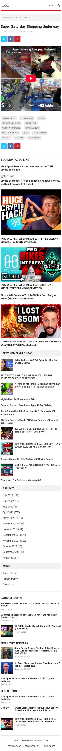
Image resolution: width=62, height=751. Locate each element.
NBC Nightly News (10, 133)
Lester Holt (30, 123)
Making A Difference (11, 128)
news (25, 133)
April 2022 (8, 512)
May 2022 (8, 506)
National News (32, 128)
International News (11, 123)
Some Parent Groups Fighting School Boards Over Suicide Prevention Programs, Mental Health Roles (36, 651)
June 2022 (8, 501)
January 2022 (10, 529)
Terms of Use (10, 573)
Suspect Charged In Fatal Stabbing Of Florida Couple (27, 459)
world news (34, 138)
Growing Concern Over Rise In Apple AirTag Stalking (26, 405)
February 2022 (10, 523)
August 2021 (9, 557)
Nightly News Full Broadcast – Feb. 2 (19, 399)
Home (6, 18)
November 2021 (11, 540)
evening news (27, 118)
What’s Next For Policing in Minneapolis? (21, 480)
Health (41, 118)
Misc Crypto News (20, 18)
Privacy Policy (10, 578)
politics (5, 138)
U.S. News (19, 138)
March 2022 (9, 518)
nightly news (40, 133)
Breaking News (8, 118)
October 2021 (10, 546)
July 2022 (8, 495)
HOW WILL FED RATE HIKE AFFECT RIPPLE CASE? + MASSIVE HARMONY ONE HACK (35, 720)
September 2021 (11, 551)
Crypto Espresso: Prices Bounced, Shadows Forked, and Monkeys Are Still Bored (36, 709)
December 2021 (11, 535)
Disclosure (8, 584)
